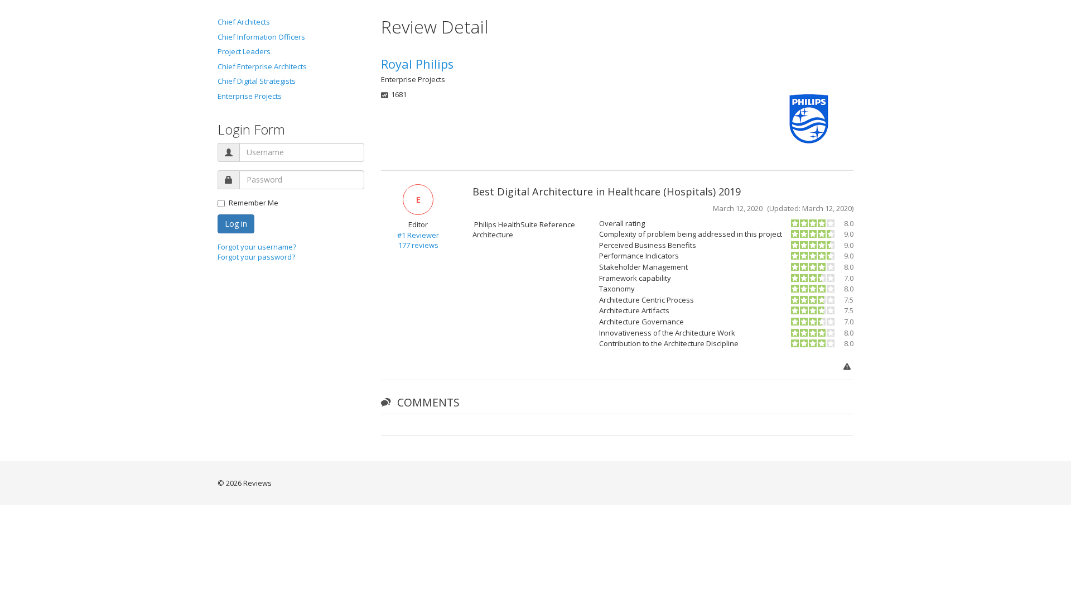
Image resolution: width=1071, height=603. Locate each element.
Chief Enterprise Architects (262, 66)
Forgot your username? (257, 247)
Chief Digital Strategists (257, 81)
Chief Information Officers (261, 37)
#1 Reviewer (418, 235)
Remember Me (253, 203)
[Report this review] (848, 367)
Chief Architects (244, 22)
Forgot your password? (256, 257)
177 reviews (418, 245)
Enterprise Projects (250, 96)
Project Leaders (244, 51)
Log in (236, 223)
